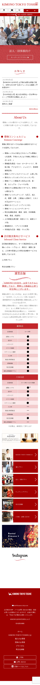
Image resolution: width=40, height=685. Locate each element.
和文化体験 (20, 649)
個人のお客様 (20, 639)
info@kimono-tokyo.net (21, 605)
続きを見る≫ (33, 109)
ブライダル (20, 646)
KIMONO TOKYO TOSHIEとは (20, 635)
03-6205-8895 (20, 623)
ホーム (20, 631)
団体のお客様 (20, 642)
